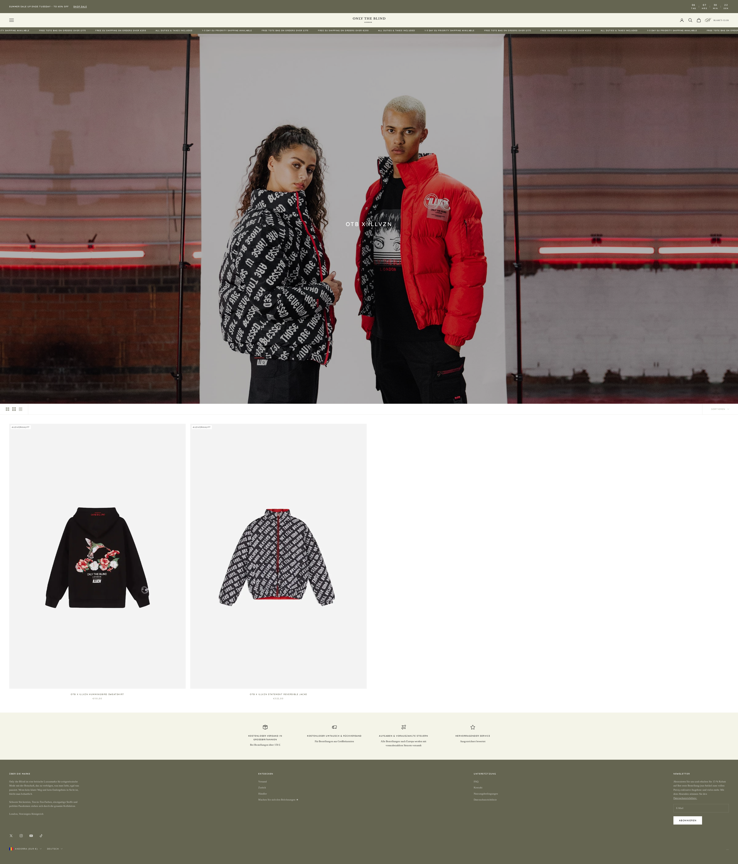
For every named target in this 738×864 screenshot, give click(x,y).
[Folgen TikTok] (41, 836)
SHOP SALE (80, 6)
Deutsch (53, 848)
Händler (262, 793)
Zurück (262, 787)
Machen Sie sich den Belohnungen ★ (278, 799)
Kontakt (478, 787)
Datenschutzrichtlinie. (685, 798)
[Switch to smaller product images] (14, 409)
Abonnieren (687, 820)
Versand (262, 781)
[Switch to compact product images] (20, 409)
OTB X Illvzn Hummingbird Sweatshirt (97, 694)
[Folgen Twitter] (11, 836)
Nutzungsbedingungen (486, 793)
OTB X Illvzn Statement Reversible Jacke (278, 694)
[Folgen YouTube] (31, 836)
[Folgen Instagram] (21, 836)
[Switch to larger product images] (7, 409)
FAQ (476, 781)
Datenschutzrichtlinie (485, 799)
